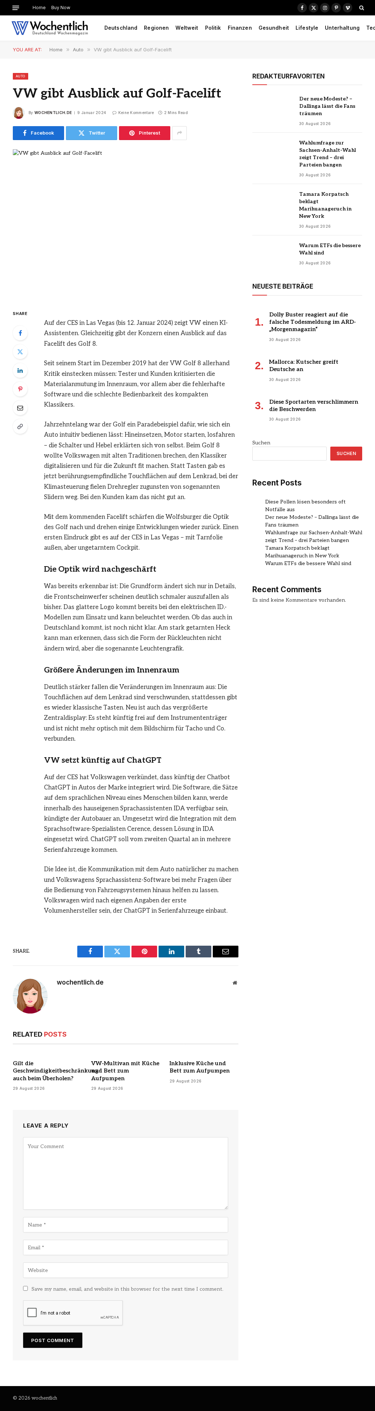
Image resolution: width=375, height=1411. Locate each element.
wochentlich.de (53, 112)
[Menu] (15, 7)
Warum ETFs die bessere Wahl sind (330, 249)
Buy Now (60, 7)
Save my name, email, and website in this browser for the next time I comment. (127, 1289)
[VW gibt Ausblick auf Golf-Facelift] (125, 223)
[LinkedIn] (20, 370)
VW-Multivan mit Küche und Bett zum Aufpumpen (125, 1071)
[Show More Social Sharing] (179, 133)
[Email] (20, 407)
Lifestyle (307, 28)
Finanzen (240, 28)
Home (39, 7)
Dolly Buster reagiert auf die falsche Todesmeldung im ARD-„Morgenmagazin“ (312, 322)
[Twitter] (20, 351)
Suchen (261, 443)
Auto (20, 76)
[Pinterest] (20, 389)
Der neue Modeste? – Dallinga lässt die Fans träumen (327, 106)
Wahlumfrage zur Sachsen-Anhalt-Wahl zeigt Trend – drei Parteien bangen (327, 154)
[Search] (361, 7)
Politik (213, 28)
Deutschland (121, 28)
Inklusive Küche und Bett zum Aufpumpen (200, 1067)
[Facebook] (20, 333)
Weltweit (186, 28)
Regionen (156, 28)
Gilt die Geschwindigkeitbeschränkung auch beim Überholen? (47, 1071)
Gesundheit (274, 28)
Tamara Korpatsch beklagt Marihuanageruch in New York (325, 205)
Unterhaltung (342, 28)
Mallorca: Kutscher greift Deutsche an (303, 366)
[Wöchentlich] (49, 28)
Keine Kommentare (136, 112)
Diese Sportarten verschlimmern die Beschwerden (313, 406)
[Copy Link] (20, 426)
